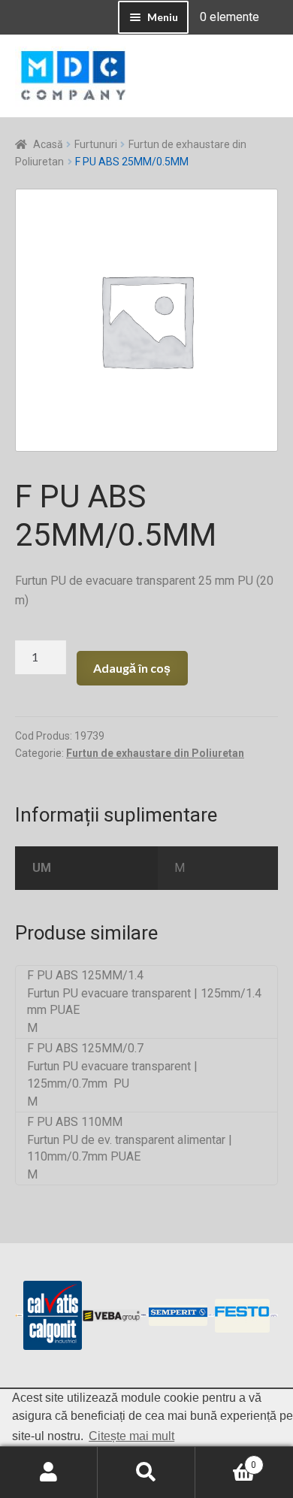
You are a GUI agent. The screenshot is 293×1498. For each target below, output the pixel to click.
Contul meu (49, 1472)
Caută (146, 1472)
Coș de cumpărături (225, 1459)
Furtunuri (95, 144)
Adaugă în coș (132, 668)
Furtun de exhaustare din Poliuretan (155, 753)
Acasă (48, 144)
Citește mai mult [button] (131, 1436)
